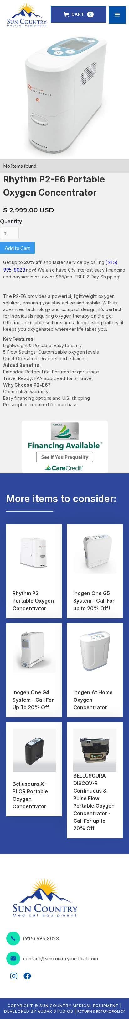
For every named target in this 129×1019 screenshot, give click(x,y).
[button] (78, 14)
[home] (27, 15)
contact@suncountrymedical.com (60, 958)
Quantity (11, 221)
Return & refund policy (101, 1011)
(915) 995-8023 (41, 938)
